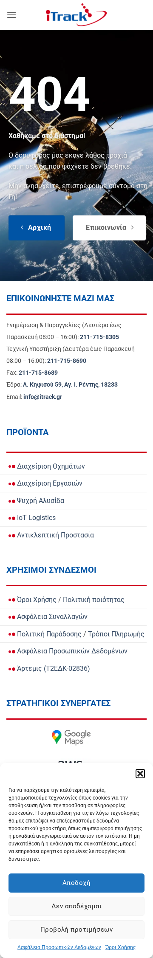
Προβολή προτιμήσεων (76, 929)
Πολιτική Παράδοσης (48, 634)
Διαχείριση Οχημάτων (50, 466)
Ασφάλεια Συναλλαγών (51, 617)
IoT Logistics (35, 518)
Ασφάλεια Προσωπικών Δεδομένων (59, 947)
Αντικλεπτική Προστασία (54, 535)
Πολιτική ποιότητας (94, 600)
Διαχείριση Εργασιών (48, 483)
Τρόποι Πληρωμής (116, 634)
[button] (140, 773)
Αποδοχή (76, 883)
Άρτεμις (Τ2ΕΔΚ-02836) (52, 668)
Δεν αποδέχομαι (76, 906)
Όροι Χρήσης (120, 947)
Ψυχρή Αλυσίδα (39, 501)
